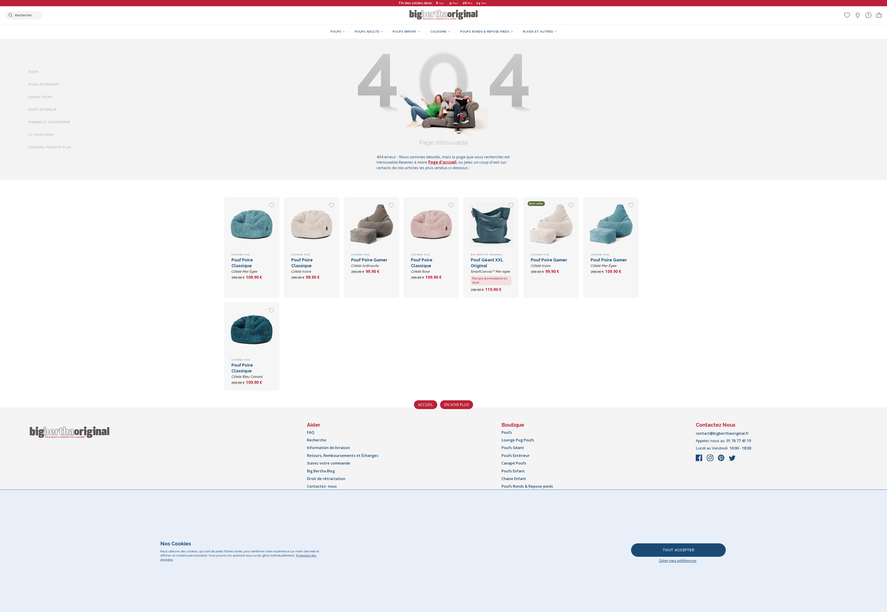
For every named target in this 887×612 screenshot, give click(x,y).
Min (470, 3)
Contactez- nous (322, 486)
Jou (441, 3)
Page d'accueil (442, 162)
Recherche (316, 440)
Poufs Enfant (513, 471)
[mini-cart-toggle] (879, 15)
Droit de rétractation (326, 478)
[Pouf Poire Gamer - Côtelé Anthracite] (371, 225)
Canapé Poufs (40, 97)
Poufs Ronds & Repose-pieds (527, 486)
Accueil (425, 404)
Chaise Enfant (513, 478)
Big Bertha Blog (321, 471)
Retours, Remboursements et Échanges (342, 455)
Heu (455, 3)
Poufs (33, 72)
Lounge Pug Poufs (517, 440)
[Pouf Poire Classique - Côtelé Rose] (431, 225)
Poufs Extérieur (42, 109)
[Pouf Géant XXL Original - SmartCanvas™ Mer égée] (491, 225)
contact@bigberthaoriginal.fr (722, 433)
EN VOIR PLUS (456, 404)
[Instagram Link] (710, 460)
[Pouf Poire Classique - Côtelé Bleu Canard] (252, 330)
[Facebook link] (699, 460)
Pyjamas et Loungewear (49, 122)
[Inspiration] (857, 15)
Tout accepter (678, 550)
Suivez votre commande (328, 463)
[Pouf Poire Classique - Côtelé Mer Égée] (252, 225)
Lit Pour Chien (40, 134)
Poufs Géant (512, 447)
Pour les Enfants (43, 84)
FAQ (310, 432)
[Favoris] (847, 15)
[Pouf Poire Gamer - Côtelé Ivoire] (551, 225)
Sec (483, 3)
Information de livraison (328, 447)
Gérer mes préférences (677, 561)
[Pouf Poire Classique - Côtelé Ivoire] (312, 225)
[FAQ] (868, 15)
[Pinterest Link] (721, 460)
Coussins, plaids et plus (49, 147)
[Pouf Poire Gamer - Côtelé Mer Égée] (611, 225)
